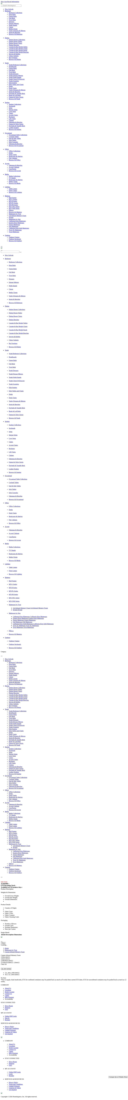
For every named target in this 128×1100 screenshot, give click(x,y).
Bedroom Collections (15, 13)
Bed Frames (12, 198)
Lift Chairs (12, 119)
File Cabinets (13, 158)
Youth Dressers (13, 74)
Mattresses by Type (15, 605)
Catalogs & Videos (11, 1032)
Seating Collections (15, 104)
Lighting (7, 187)
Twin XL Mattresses (15, 230)
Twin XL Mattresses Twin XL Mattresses (26, 625)
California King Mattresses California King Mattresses (30, 616)
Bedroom (8, 11)
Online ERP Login (11, 1016)
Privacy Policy (9, 1026)
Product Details (5, 904)
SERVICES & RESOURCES (14, 1079)
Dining (7, 38)
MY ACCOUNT (10, 1069)
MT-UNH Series (14, 208)
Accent (7, 163)
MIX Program (9, 997)
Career (7, 995)
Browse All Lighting (15, 192)
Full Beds (12, 18)
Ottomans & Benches (15, 122)
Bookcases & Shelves (15, 156)
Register (7, 1020)
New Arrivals (9, 9)
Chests (11, 27)
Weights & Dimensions (8, 892)
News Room (9, 1006)
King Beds (12, 14)
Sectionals (12, 106)
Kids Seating (13, 83)
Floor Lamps (13, 190)
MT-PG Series (13, 203)
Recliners (12, 117)
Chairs (11, 113)
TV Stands (12, 178)
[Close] (1, 877)
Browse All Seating (15, 129)
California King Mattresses (17, 221)
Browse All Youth (14, 99)
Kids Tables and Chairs (16, 84)
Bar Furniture (13, 57)
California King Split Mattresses (19, 228)
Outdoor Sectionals (15, 239)
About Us (8, 988)
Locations (8, 990)
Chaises (11, 120)
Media (7, 174)
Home (7, 948)
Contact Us (8, 994)
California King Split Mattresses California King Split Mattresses (33, 624)
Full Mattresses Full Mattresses (22, 622)
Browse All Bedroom (15, 34)
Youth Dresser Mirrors (16, 75)
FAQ (6, 1009)
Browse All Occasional (16, 145)
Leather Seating (14, 128)
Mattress (7, 196)
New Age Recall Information (10, 1)
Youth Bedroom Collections (17, 65)
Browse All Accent (15, 171)
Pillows (11, 210)
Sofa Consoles (13, 142)
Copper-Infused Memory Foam (14, 952)
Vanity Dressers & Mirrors (17, 31)
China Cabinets (13, 56)
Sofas (10, 108)
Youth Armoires (14, 81)
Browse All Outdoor (15, 241)
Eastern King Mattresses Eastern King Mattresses (28, 618)
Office (7, 149)
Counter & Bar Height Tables (18, 47)
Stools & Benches (14, 32)
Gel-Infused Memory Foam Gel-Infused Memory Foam (30, 608)
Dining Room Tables (15, 41)
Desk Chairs (13, 88)
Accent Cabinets (14, 167)
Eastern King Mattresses (16, 223)
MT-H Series (13, 201)
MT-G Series (13, 199)
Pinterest (7, 1008)
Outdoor (7, 235)
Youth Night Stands (15, 77)
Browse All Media (14, 183)
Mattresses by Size (14, 613)
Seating (7, 102)
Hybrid (11, 217)
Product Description (7, 889)
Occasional (8, 133)
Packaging (4, 920)
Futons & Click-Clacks (16, 97)
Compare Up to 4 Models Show (118, 1077)
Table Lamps (13, 189)
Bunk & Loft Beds (15, 95)
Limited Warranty (10, 1030)
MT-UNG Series (14, 207)
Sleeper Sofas (13, 110)
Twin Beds (12, 20)
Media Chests (13, 29)
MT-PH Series (13, 205)
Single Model (5, 932)
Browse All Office (14, 160)
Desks (11, 86)
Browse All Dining (15, 59)
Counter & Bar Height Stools (18, 50)
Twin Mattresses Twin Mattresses (23, 627)
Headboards (12, 66)
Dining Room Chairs (15, 43)
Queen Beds (13, 16)
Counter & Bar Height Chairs (18, 48)
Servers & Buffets (14, 54)
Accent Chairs (13, 115)
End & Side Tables (15, 138)
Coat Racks (12, 169)
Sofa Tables (12, 140)
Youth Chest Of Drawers (16, 79)
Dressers (11, 22)
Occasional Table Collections (18, 135)
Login (11, 1074)
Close (3, 943)
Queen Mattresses (14, 224)
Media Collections (14, 176)
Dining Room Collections (17, 40)
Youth (7, 63)
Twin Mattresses (14, 232)
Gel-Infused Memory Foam (17, 216)
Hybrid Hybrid (17, 610)
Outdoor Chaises (14, 237)
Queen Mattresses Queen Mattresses (24, 620)
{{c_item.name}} (6, 969)
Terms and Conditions (12, 1028)
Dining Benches (14, 45)
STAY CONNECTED (12, 1058)
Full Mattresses (13, 226)
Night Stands (13, 25)
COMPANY (9, 1041)
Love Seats (12, 111)
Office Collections (14, 151)
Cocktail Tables (14, 136)
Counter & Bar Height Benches (19, 52)
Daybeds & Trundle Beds (17, 93)
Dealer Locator (9, 992)
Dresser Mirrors (14, 23)
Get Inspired (9, 1034)
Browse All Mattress (15, 212)
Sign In (7, 1018)
